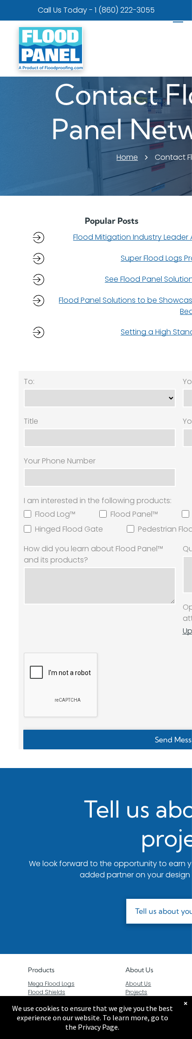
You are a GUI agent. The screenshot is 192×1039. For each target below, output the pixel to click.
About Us (139, 970)
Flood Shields (46, 992)
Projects (136, 992)
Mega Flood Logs (51, 984)
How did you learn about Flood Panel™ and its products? (93, 554)
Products (41, 970)
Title (31, 421)
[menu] (178, 19)
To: (29, 381)
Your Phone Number (60, 460)
